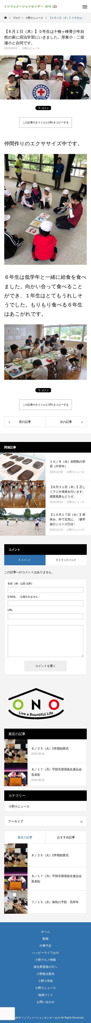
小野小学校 (45, 981)
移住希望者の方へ (45, 966)
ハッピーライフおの (45, 952)
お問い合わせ (45, 1002)
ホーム (45, 931)
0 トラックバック (66, 559)
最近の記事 (25, 837)
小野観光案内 (45, 974)
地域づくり (45, 995)
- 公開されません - (24, 597)
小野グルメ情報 (45, 959)
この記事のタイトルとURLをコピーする (46, 122)
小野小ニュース (31, 48)
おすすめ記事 (66, 837)
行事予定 (45, 945)
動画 (45, 938)
